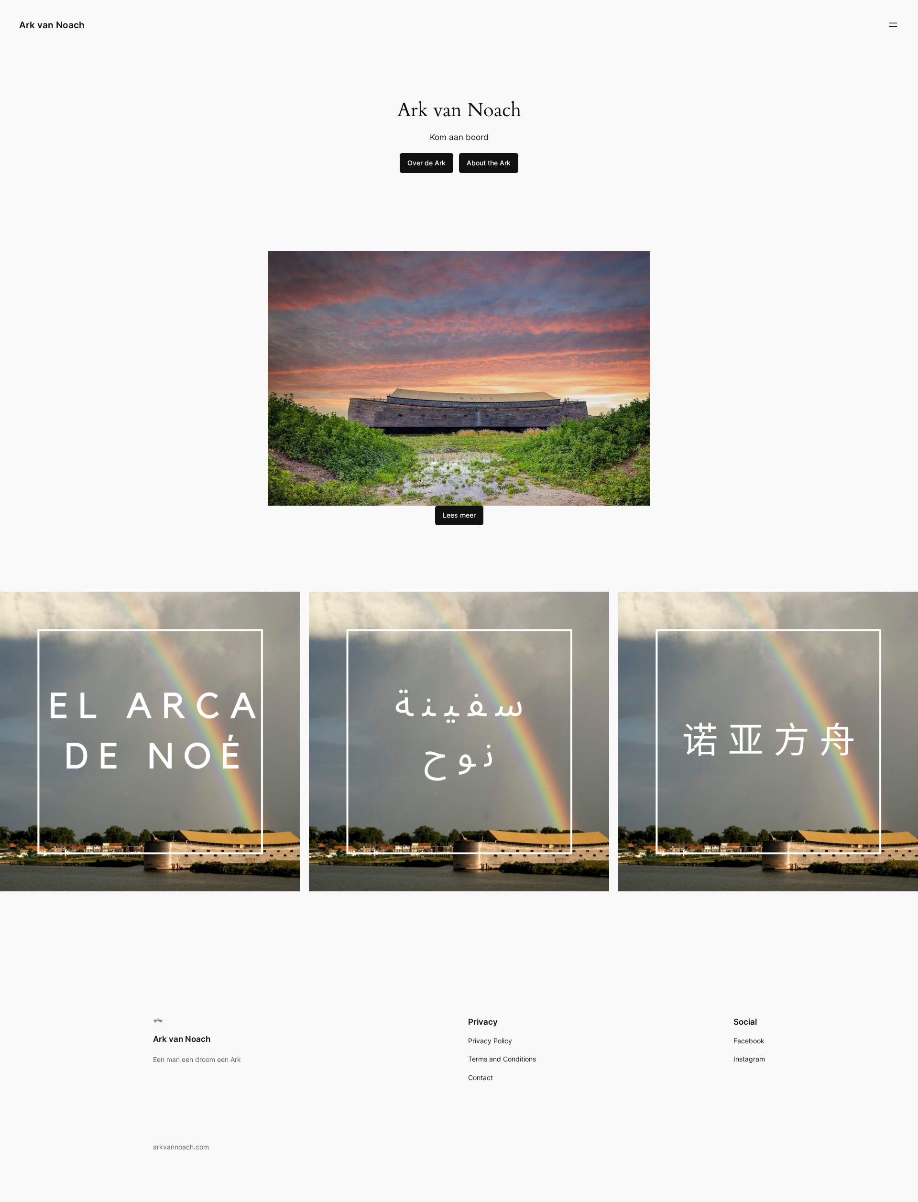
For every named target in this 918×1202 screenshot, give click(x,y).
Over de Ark (426, 163)
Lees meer (459, 515)
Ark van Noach (52, 25)
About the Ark (489, 163)
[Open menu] (893, 25)
